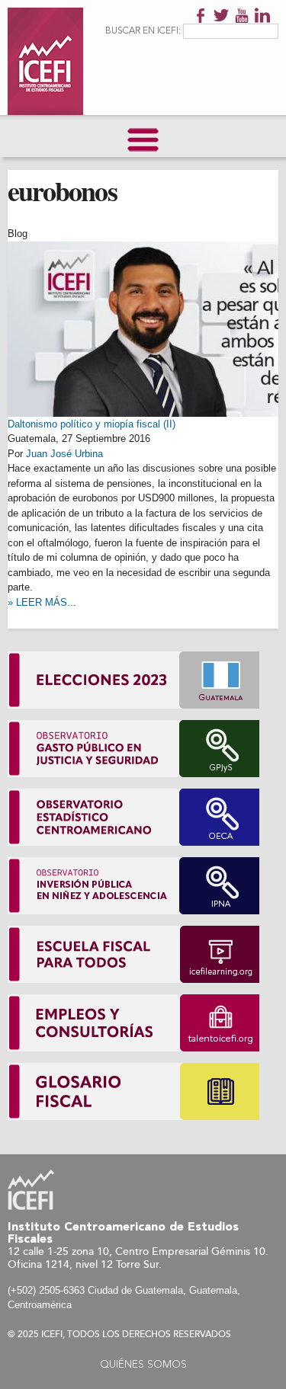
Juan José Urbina (64, 453)
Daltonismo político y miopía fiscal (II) (91, 424)
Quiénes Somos (143, 1364)
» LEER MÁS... (42, 602)
